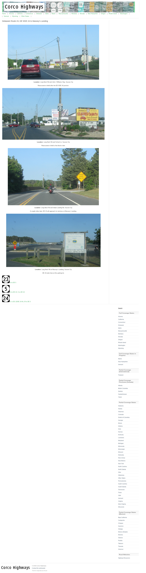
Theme (34, 570)
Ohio (119, 472)
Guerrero (120, 526)
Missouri (120, 452)
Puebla (120, 540)
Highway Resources (124, 558)
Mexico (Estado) (123, 532)
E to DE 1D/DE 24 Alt (16, 301)
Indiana (120, 426)
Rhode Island (113, 13)
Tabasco (120, 543)
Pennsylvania (122, 481)
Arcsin (45, 570)
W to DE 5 (27, 301)
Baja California (122, 517)
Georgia (120, 420)
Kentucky (121, 435)
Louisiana (121, 437)
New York (121, 463)
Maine (54, 13)
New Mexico (121, 461)
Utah (119, 495)
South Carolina (122, 484)
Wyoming (15, 16)
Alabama (120, 406)
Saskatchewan (122, 394)
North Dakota (122, 469)
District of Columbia (124, 417)
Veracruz (120, 549)
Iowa (119, 429)
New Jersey (121, 458)
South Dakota (122, 487)
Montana (74, 13)
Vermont (6, 16)
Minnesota (121, 446)
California (20, 13)
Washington (124, 13)
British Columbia (123, 388)
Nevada (82, 13)
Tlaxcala (120, 546)
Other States (25, 16)
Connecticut (29, 13)
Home (4, 13)
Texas (120, 492)
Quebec (120, 391)
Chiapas (120, 523)
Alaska (120, 408)
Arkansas (121, 411)
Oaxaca (120, 537)
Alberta (120, 385)
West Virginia (122, 504)
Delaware (39, 13)
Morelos (120, 535)
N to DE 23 (13, 292)
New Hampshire (93, 13)
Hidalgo (120, 529)
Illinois (120, 423)
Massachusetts (64, 13)
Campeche (121, 520)
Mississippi (121, 449)
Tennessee (121, 489)
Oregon (103, 13)
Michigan (121, 443)
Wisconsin (121, 507)
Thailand (120, 375)
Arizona (11, 13)
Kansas (120, 432)
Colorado (121, 414)
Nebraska (121, 455)
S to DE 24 (21, 292)
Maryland (121, 440)
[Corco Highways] (68, 12)
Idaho (47, 13)
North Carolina (122, 466)
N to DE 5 (13, 282)
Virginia (120, 501)
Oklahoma (121, 475)
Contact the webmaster (38, 568)
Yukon (120, 397)
